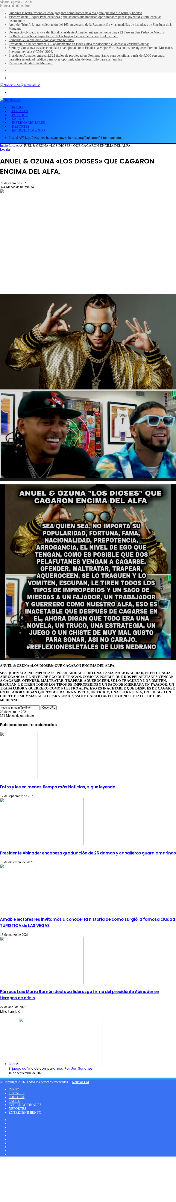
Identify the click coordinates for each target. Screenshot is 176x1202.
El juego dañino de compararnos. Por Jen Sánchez (51, 1068)
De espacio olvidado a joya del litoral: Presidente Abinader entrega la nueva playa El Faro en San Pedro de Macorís (87, 32)
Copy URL (48, 707)
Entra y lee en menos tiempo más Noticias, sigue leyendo (57, 787)
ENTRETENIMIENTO (28, 130)
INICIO (17, 107)
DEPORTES (20, 126)
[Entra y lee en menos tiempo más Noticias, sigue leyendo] (19, 778)
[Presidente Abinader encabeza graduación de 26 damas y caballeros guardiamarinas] (42, 844)
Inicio (4, 145)
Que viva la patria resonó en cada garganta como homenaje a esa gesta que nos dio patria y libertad (75, 13)
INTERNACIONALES (28, 122)
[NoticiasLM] (20, 85)
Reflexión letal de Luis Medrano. (31, 63)
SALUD (17, 119)
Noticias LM (80, 1082)
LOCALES (19, 111)
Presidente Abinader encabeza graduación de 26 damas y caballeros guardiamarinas (88, 853)
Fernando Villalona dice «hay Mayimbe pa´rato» (41, 40)
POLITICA (19, 115)
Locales (14, 145)
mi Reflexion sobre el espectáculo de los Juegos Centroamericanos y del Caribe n (63, 36)
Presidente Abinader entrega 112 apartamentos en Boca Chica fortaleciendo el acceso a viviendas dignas (79, 44)
